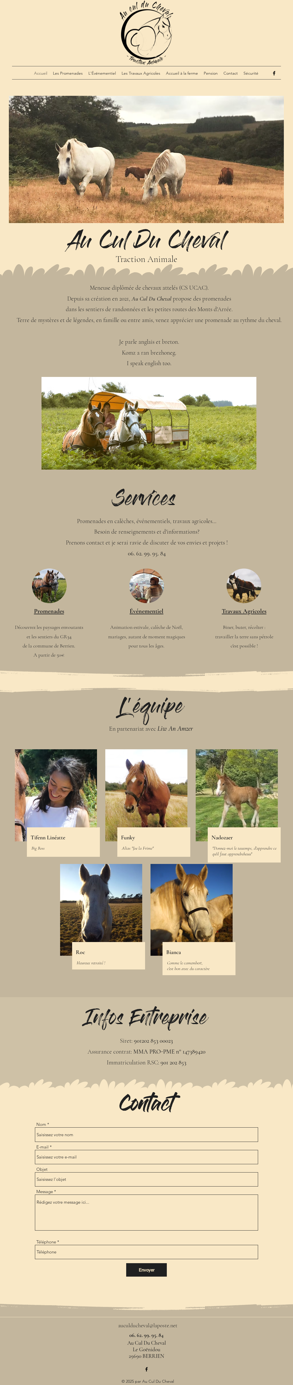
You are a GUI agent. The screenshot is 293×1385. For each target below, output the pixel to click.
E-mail (42, 1147)
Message (44, 1191)
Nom (41, 1124)
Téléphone (46, 1242)
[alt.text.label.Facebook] (274, 73)
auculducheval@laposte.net (147, 1325)
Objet (41, 1169)
